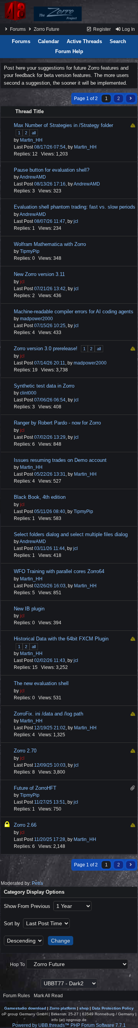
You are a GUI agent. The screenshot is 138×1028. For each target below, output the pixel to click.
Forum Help (69, 51)
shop (84, 1008)
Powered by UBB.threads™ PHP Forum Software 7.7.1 (69, 1025)
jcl (76, 221)
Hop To (17, 964)
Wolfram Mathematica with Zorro (50, 244)
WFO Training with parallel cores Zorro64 (59, 571)
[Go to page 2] (131, 98)
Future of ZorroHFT (35, 788)
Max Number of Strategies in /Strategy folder (63, 125)
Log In (128, 29)
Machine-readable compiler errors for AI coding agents (73, 311)
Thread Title (29, 111)
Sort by (12, 923)
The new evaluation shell (41, 683)
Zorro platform (62, 1008)
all (34, 132)
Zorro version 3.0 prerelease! (45, 348)
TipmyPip (29, 251)
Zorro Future (46, 29)
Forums (18, 29)
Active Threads (84, 41)
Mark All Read (48, 995)
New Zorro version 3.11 (39, 274)
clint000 (28, 393)
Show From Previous (28, 906)
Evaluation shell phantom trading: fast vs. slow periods (74, 207)
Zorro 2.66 (25, 825)
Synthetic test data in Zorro (44, 386)
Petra (37, 883)
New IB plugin (29, 609)
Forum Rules (16, 995)
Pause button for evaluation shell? (51, 170)
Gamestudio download (25, 1008)
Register (101, 29)
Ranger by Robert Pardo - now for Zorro (57, 423)
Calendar (48, 41)
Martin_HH (31, 140)
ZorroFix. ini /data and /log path (48, 714)
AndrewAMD (33, 177)
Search (118, 41)
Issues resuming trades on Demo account (60, 460)
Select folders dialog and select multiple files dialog (71, 534)
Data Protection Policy (113, 1008)
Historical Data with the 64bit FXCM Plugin (61, 639)
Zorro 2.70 (25, 751)
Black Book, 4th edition (40, 497)
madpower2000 (36, 318)
